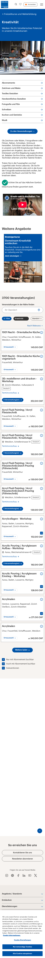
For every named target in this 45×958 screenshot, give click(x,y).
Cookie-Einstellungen (22, 940)
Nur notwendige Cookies (22, 947)
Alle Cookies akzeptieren (22, 953)
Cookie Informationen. (12, 935)
